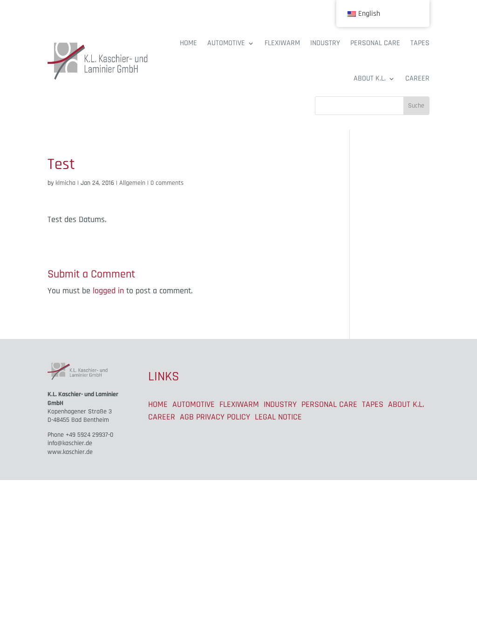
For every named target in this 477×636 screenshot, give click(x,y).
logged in (108, 290)
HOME (188, 43)
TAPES (419, 43)
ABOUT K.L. (370, 78)
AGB (187, 417)
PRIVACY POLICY (223, 417)
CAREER (417, 78)
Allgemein (132, 183)
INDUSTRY (325, 43)
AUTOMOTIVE (226, 43)
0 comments (167, 183)
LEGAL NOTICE (278, 417)
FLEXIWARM (282, 43)
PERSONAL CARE (375, 43)
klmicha (65, 183)
